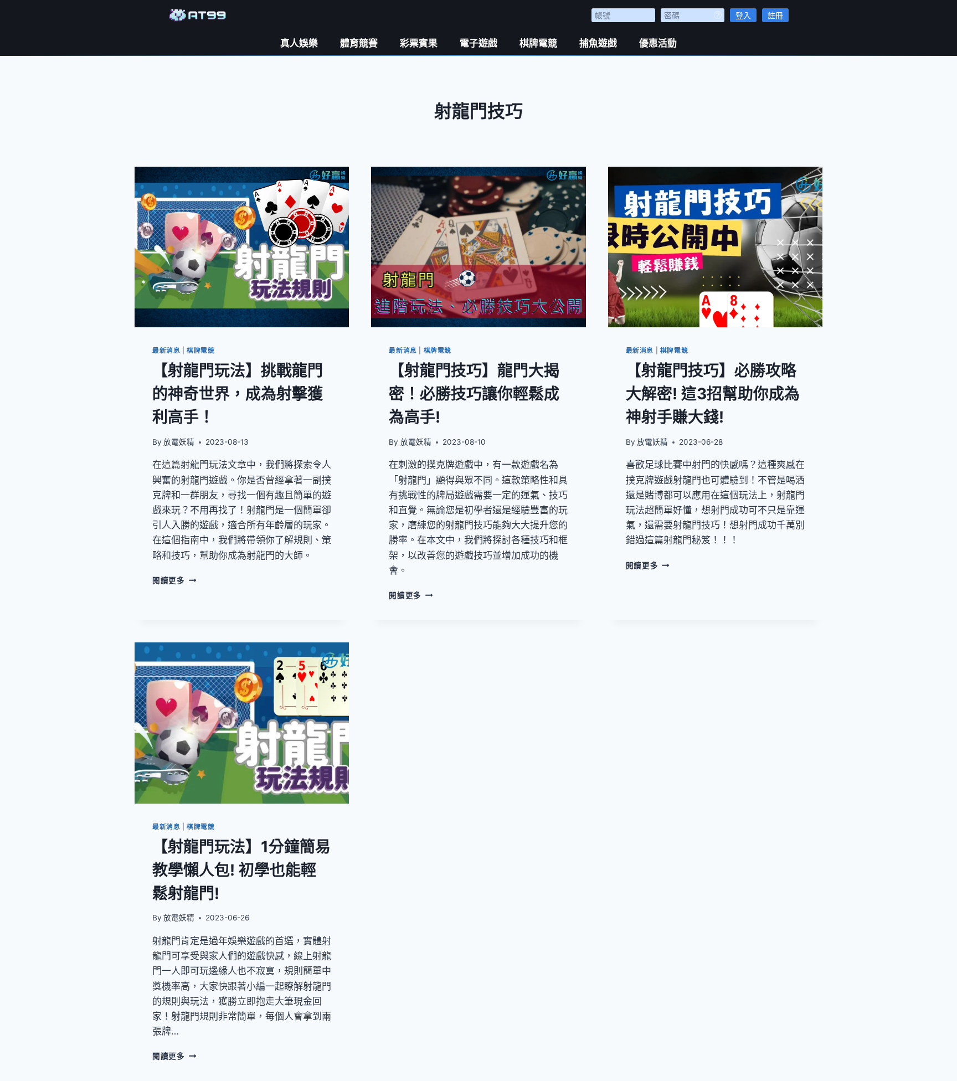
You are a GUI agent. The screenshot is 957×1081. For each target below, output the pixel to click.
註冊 (775, 15)
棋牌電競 (538, 43)
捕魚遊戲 (598, 43)
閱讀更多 (174, 580)
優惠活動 (658, 43)
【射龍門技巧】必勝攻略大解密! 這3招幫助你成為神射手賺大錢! (713, 393)
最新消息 (166, 350)
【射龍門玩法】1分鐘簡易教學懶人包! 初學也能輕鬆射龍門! (241, 870)
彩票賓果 (419, 43)
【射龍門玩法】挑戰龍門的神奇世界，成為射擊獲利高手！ (237, 393)
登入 (743, 15)
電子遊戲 (478, 43)
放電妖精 (178, 441)
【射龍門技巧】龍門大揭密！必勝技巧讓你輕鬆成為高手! (474, 393)
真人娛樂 (299, 43)
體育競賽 (359, 43)
